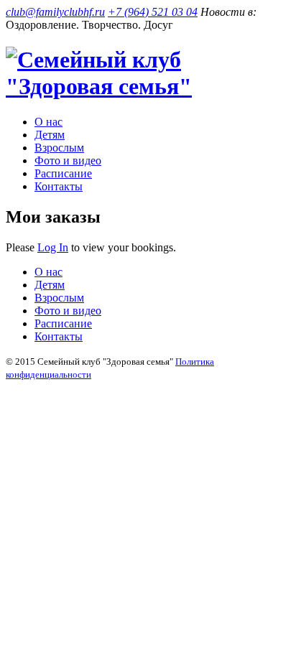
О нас (48, 122)
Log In (52, 247)
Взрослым (59, 147)
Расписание (63, 173)
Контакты (58, 186)
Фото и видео (67, 160)
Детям (49, 135)
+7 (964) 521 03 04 (153, 12)
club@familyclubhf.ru (55, 12)
